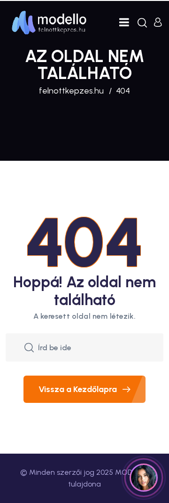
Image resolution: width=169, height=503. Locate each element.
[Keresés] (142, 22)
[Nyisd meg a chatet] (144, 478)
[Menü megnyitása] (124, 22)
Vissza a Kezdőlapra (77, 389)
